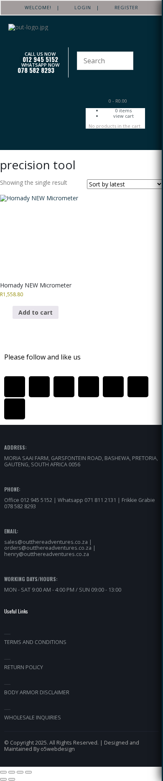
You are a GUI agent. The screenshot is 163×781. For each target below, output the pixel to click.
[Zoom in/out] (3, 772)
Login (80, 7)
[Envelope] (14, 408)
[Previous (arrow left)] (3, 779)
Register (123, 7)
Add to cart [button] (35, 312)
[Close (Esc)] (28, 772)
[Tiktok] (137, 386)
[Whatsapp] (113, 386)
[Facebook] (14, 386)
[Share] (20, 772)
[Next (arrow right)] (11, 779)
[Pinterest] (63, 386)
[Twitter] (39, 386)
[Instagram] (88, 386)
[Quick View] (9, 312)
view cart (123, 116)
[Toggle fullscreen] (11, 772)
